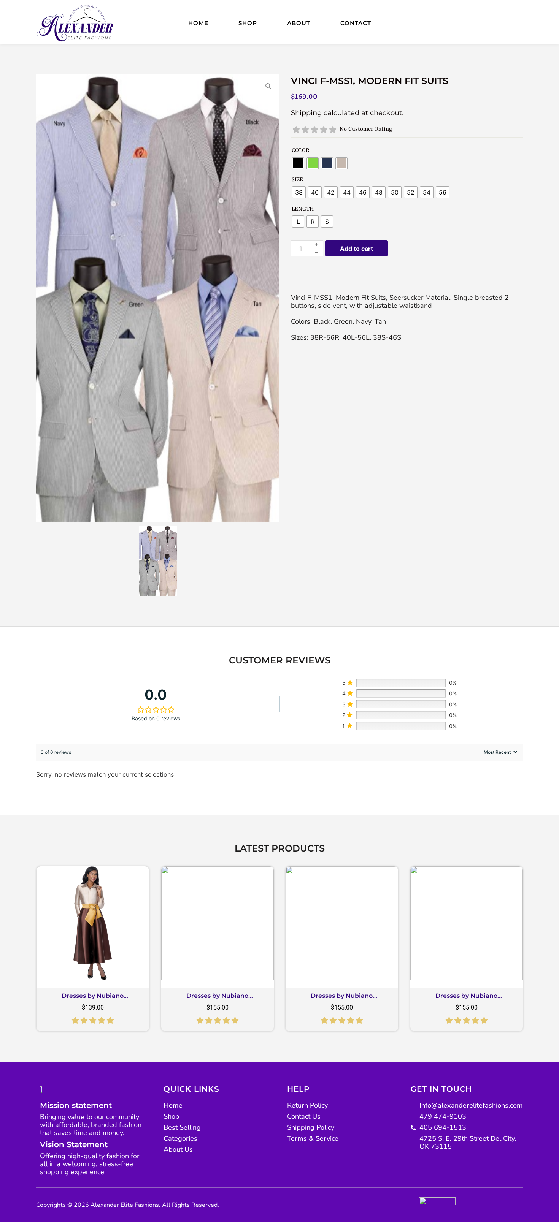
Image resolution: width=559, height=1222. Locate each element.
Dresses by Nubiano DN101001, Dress (93, 998)
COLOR (301, 150)
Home (198, 23)
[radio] (298, 163)
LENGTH (303, 209)
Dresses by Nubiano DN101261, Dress (217, 998)
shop (247, 23)
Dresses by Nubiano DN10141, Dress (466, 998)
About (298, 23)
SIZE (297, 180)
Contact (355, 23)
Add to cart (356, 248)
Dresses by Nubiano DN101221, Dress (342, 998)
